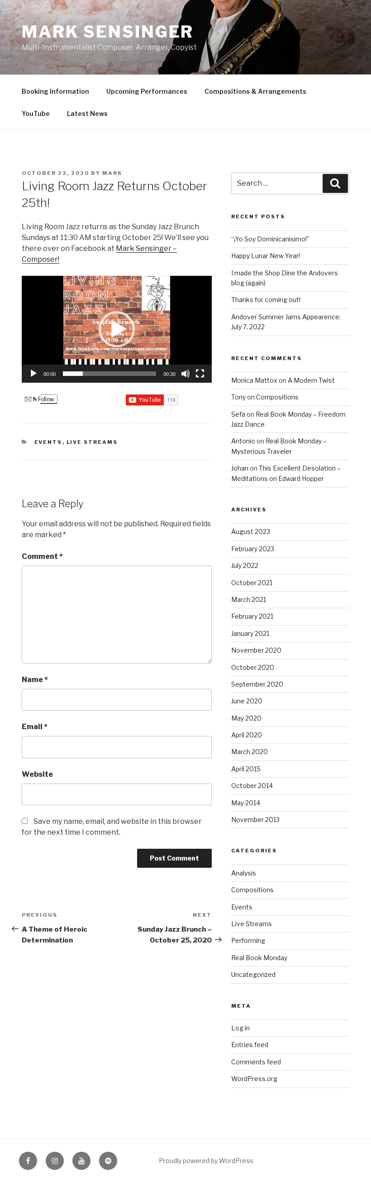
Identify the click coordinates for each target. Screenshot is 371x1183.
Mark (112, 173)
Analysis (243, 873)
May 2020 (246, 718)
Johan (239, 468)
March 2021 (248, 599)
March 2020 (249, 751)
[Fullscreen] (200, 373)
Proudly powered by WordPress (206, 1160)
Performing (248, 940)
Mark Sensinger (108, 32)
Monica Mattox (254, 380)
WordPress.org (254, 1078)
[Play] (33, 373)
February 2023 (252, 549)
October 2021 (251, 583)
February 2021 (252, 616)
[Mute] (185, 373)
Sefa (238, 414)
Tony (238, 397)
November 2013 (255, 819)
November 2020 (256, 650)
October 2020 (252, 667)
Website (37, 774)
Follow (45, 399)
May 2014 (245, 803)
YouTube (36, 113)
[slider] (109, 373)
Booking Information (55, 91)
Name (35, 679)
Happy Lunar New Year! (265, 256)
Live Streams (92, 442)
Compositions (277, 397)
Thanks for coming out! (265, 299)
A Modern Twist (311, 380)
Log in (240, 1028)
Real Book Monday (259, 958)
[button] (117, 329)
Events (48, 442)
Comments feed (256, 1062)
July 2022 (244, 565)
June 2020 (246, 701)
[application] (117, 329)
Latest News (87, 113)
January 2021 (250, 633)
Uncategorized (253, 974)
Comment (42, 556)
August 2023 (250, 531)
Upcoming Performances (146, 91)
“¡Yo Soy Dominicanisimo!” (270, 239)
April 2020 (246, 735)
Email (35, 726)
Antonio (243, 441)
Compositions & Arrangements (255, 91)
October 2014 (252, 785)
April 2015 (246, 769)
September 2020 (257, 684)
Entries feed (249, 1044)
